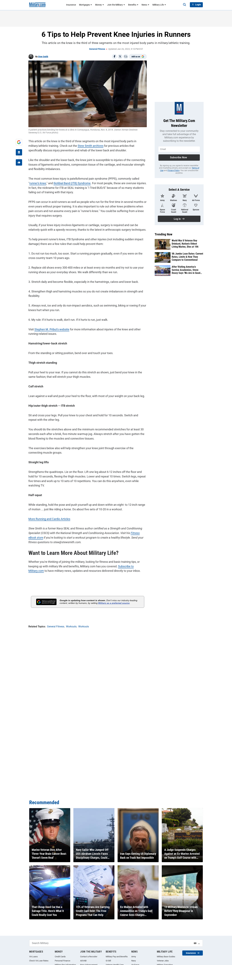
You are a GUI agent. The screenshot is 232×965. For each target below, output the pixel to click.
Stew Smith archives (90, 145)
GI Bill (108, 960)
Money (98, 5)
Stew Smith (43, 56)
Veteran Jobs (163, 960)
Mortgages (84, 5)
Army (133, 956)
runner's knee (37, 183)
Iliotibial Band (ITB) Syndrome (72, 183)
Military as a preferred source (114, 603)
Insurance (71, 5)
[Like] (19, 162)
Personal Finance (62, 960)
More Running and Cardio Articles (49, 519)
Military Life (158, 5)
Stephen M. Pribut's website (51, 329)
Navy (133, 960)
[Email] (125, 56)
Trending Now (163, 234)
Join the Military (115, 5)
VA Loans (33, 956)
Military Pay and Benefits (117, 956)
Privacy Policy (173, 170)
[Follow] (19, 152)
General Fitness (97, 49)
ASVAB (83, 960)
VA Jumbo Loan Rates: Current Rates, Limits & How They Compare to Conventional (187, 256)
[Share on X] (120, 56)
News (144, 5)
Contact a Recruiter (88, 956)
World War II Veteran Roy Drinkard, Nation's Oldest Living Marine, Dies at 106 (185, 243)
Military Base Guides (166, 956)
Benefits (132, 5)
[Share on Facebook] (114, 56)
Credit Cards (60, 956)
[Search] (184, 4)
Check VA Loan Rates (38, 960)
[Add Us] (19, 142)
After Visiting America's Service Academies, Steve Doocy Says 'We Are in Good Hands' (186, 269)
